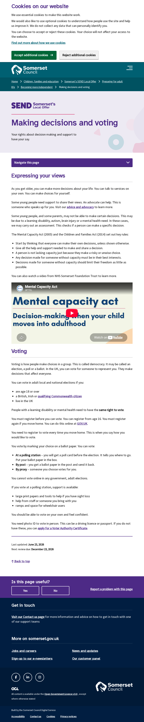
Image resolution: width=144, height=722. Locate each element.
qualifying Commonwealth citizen (60, 396)
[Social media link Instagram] (40, 677)
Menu (130, 68)
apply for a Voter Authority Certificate (62, 528)
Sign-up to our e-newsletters (32, 658)
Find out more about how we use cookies (38, 43)
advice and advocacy (80, 207)
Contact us (35, 716)
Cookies (51, 716)
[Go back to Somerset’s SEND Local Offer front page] (42, 105)
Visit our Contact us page (28, 617)
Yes (25, 591)
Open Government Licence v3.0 (60, 694)
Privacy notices (68, 716)
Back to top (22, 561)
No (55, 591)
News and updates (85, 651)
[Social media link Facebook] (16, 677)
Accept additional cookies (31, 55)
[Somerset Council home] (29, 70)
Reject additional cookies (79, 55)
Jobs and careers (24, 651)
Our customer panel (86, 658)
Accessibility (18, 716)
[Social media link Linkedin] (28, 677)
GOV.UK (82, 423)
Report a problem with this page (111, 589)
